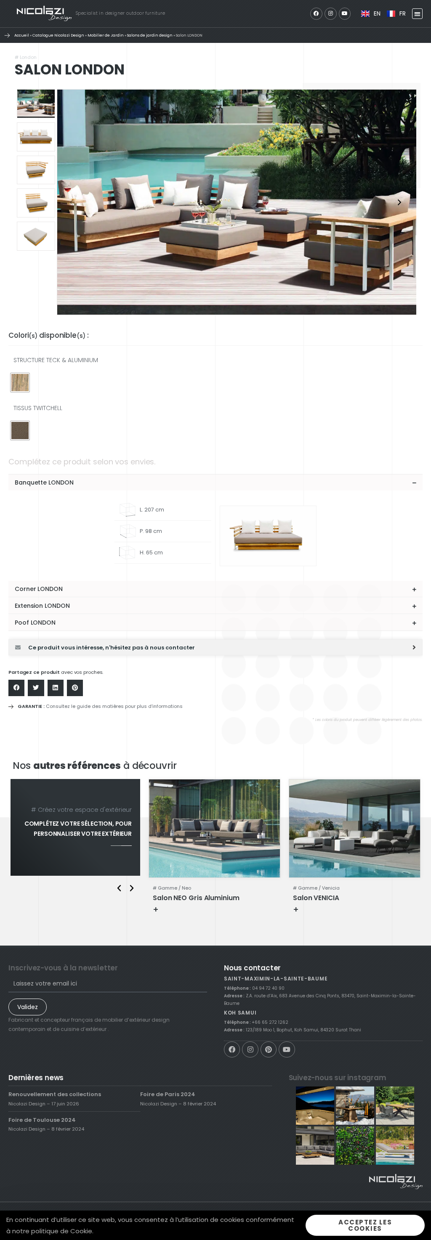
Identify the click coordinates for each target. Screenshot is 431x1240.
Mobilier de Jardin (106, 35)
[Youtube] (345, 14)
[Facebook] (316, 14)
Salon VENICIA (316, 897)
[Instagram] (331, 14)
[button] (417, 13)
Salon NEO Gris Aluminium (196, 897)
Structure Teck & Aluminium (55, 360)
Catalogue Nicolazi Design (58, 35)
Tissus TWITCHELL (37, 408)
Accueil (21, 35)
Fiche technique (186, 909)
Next (399, 202)
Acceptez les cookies (365, 1225)
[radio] (20, 382)
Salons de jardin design (150, 35)
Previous (71, 202)
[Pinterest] (269, 1049)
